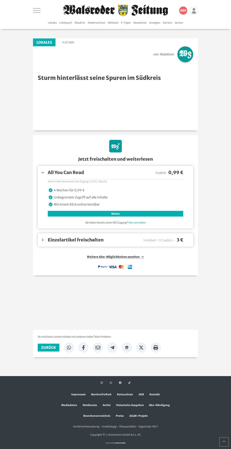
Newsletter (140, 22)
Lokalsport (65, 22)
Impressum (78, 394)
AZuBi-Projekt (138, 415)
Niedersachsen (96, 22)
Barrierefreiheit (101, 394)
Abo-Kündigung (159, 405)
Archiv (107, 405)
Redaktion (167, 54)
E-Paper (126, 22)
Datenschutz (125, 394)
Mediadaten (69, 405)
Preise (120, 415)
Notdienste (90, 405)
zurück (48, 347)
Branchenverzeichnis (96, 415)
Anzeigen (154, 22)
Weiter (115, 213)
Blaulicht (80, 22)
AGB (141, 394)
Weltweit (113, 22)
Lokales (52, 22)
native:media (120, 443)
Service (179, 22)
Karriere (167, 22)
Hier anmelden (137, 222)
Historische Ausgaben (130, 405)
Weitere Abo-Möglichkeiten (113, 257)
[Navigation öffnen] (37, 10)
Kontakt (154, 394)
